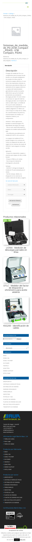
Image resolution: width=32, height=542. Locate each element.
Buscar (19, 339)
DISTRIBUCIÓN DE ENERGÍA (10, 386)
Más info (22, 539)
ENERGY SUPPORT (8, 371)
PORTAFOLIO (15, 204)
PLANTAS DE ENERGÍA (9, 399)
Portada (5, 13)
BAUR (4, 355)
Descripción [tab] (8, 65)
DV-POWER (6, 363)
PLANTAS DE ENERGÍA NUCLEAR (12, 402)
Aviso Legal (7, 441)
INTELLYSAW (6, 373)
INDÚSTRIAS (6, 394)
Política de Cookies (9, 439)
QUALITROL (6, 368)
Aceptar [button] (17, 539)
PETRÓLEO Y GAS (8, 397)
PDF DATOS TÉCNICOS (15, 200)
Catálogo (11, 13)
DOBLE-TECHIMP (8, 360)
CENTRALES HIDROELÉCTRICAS (11, 384)
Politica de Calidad (9, 444)
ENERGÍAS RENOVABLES (9, 389)
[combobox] (16, 347)
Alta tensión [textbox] (15, 348)
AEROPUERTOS (7, 381)
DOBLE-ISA (6, 358)
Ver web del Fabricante (12, 181)
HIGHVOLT (14, 60)
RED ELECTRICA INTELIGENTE (11, 404)
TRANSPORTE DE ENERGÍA (10, 407)
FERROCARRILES (7, 391)
